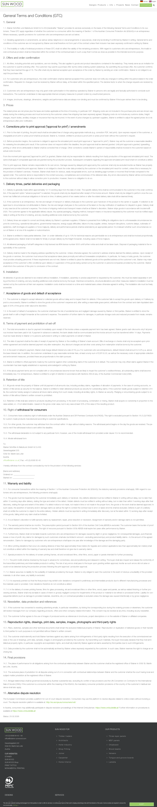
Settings (15, 805)
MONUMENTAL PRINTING (14, 768)
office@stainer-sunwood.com (15, 739)
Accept (141, 804)
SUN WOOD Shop (11, 762)
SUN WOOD (9, 760)
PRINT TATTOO (11, 765)
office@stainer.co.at (11, 460)
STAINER (8, 757)
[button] (154, 5)
